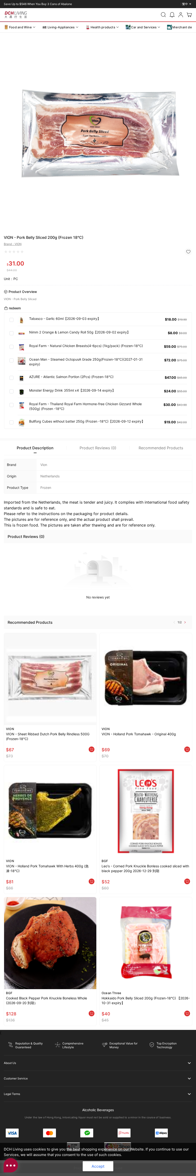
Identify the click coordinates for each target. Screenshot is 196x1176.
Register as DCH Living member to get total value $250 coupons (46, 4)
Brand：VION (13, 244)
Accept (98, 1166)
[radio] (6, 252)
